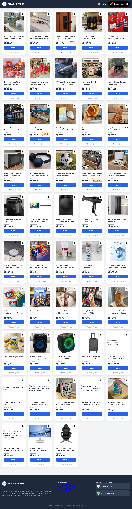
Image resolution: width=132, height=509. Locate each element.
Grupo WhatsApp (64, 488)
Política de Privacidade (66, 486)
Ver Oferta (14, 47)
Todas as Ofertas (64, 484)
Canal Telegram (63, 490)
